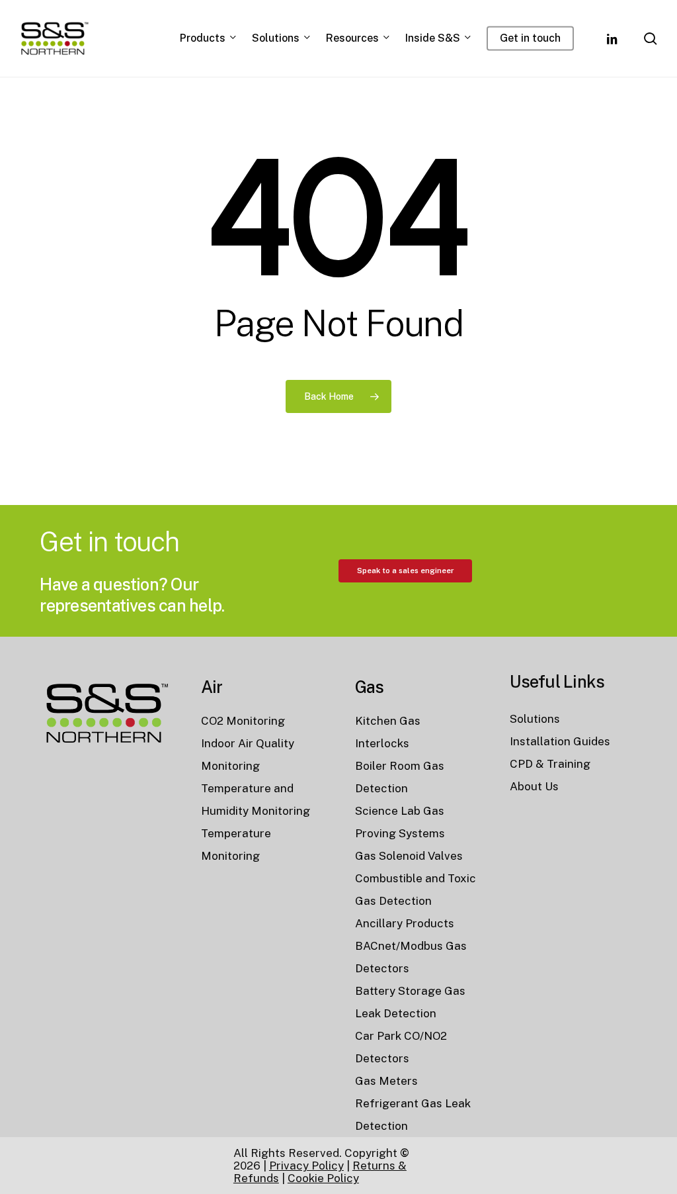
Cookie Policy (323, 1178)
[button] (405, 570)
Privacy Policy (306, 1165)
